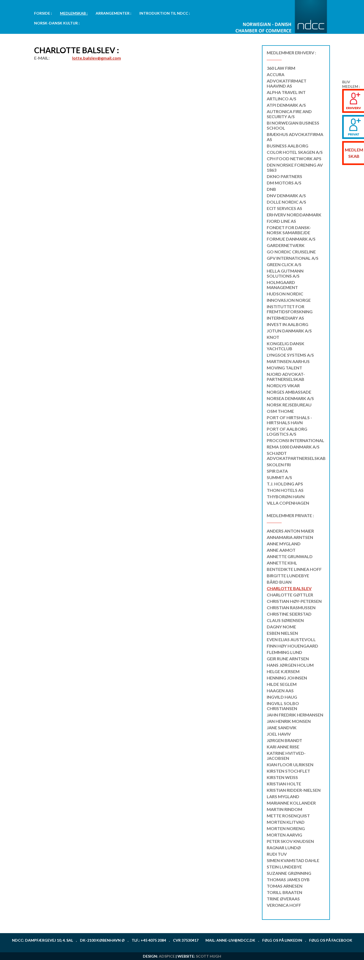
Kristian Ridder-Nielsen (294, 790)
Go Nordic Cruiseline (291, 251)
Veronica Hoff (284, 905)
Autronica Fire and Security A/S (289, 114)
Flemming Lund (284, 652)
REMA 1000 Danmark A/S (293, 446)
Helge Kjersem (283, 671)
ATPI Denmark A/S (286, 105)
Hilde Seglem (282, 684)
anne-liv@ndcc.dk (235, 940)
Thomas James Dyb (288, 879)
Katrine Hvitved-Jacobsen (286, 756)
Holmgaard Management (282, 285)
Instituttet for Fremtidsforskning (290, 309)
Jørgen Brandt (284, 740)
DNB (271, 189)
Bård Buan (279, 581)
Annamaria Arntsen (290, 537)
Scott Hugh (208, 956)
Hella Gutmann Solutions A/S (285, 273)
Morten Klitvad (286, 822)
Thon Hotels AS (285, 490)
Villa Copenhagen (288, 502)
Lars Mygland (283, 796)
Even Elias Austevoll (291, 639)
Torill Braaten (284, 892)
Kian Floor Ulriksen (290, 764)
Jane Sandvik (282, 727)
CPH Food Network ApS (294, 158)
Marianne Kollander (291, 802)
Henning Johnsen (287, 677)
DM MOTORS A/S (284, 182)
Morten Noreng (286, 828)
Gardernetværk (286, 245)
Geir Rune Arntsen (288, 658)
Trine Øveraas (283, 898)
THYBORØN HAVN (286, 496)
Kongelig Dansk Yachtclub (285, 346)
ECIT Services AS (284, 208)
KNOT (273, 337)
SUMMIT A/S (279, 477)
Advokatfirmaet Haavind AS (286, 83)
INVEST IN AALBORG (287, 324)
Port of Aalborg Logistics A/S (287, 431)
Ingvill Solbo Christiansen (283, 706)
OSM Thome (280, 411)
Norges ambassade (289, 391)
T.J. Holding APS (285, 483)
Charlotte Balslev (289, 588)
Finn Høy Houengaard (292, 645)
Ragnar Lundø (284, 847)
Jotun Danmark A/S (289, 330)
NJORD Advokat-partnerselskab (286, 377)
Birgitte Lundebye (288, 575)
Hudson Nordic (285, 293)
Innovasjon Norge (289, 300)
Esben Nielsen (282, 633)
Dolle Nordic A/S (286, 201)
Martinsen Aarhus (288, 361)
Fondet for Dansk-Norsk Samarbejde (289, 230)
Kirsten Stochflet (288, 770)
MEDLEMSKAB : (74, 13)
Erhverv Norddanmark (294, 214)
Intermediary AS (285, 317)
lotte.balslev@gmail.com (96, 57)
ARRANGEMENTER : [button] (113, 13)
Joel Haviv (279, 733)
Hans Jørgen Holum (290, 665)
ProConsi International (295, 440)
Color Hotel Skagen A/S (295, 152)
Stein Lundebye (284, 866)
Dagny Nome (281, 626)
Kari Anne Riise (283, 746)
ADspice (167, 956)
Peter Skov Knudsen (290, 841)
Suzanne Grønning (289, 873)
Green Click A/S (284, 264)
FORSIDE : (43, 13)
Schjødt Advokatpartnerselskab (296, 456)
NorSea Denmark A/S (290, 398)
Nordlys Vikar (283, 385)
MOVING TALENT (284, 367)
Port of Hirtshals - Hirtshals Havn (289, 420)
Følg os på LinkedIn (282, 940)
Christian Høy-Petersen (294, 601)
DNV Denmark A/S (286, 195)
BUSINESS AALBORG (287, 145)
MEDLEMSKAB (354, 153)
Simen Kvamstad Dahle (293, 860)
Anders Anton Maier (290, 530)
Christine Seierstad (289, 613)
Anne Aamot (281, 550)
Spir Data (277, 470)
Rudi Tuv (277, 853)
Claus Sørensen (285, 620)
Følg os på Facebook (330, 940)
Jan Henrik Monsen (289, 721)
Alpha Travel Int (286, 92)
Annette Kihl (282, 562)
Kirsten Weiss (282, 777)
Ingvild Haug (282, 696)
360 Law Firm (281, 68)
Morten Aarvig (284, 834)
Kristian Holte (284, 783)
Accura (275, 74)
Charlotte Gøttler (290, 594)
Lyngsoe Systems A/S (290, 354)
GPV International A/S (292, 258)
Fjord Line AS (281, 221)
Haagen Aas (280, 690)
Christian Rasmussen (291, 607)
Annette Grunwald (290, 556)
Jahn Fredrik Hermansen (295, 714)
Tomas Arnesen (284, 885)
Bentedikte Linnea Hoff (294, 569)
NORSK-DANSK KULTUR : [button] (57, 23)
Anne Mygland (284, 543)
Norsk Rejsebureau (289, 404)
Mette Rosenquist (288, 815)
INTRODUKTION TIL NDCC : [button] (164, 13)
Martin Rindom (284, 809)
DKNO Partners (284, 176)
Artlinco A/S (281, 98)
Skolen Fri (279, 464)
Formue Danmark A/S (291, 238)
